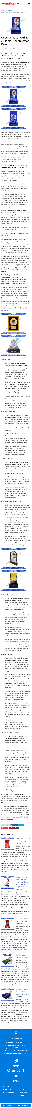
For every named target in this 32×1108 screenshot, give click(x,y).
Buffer (16, 827)
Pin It (12, 827)
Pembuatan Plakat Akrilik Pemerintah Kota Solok (22, 921)
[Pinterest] (8, 1070)
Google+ (5, 827)
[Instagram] (18, 1070)
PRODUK (8, 1089)
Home (2, 10)
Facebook (14, 825)
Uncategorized (10, 10)
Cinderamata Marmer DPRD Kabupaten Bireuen (23, 841)
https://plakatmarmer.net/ (9, 229)
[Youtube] (13, 1070)
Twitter (21, 825)
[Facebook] (23, 1070)
